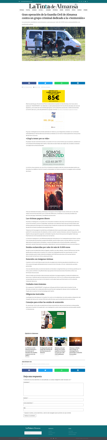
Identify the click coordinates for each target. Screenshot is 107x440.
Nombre (25, 397)
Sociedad (34, 10)
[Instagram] (81, 1)
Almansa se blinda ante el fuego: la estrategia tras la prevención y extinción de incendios (75, 351)
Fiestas (73, 10)
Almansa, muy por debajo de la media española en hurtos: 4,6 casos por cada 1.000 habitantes (60, 351)
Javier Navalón (85, 438)
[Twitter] (53, 438)
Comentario (26, 382)
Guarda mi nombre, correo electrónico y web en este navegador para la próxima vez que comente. (48, 412)
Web (24, 407)
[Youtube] (85, 1)
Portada (22, 10)
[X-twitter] (83, 1)
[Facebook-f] (79, 1)
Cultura (41, 10)
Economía (48, 10)
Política (28, 10)
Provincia (55, 10)
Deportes (67, 10)
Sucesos (79, 10)
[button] (29, 83)
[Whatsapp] (87, 1)
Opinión (85, 10)
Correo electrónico (28, 402)
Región (61, 10)
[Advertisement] (54, 71)
